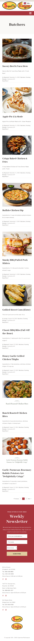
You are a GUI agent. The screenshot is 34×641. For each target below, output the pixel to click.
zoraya (5, 318)
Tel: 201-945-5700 (8, 604)
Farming (28, 77)
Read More (5, 81)
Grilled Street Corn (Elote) (16, 309)
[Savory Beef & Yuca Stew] (17, 50)
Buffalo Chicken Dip (12, 210)
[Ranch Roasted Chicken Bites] (17, 394)
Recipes (4, 79)
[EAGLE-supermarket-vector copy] (17, 624)
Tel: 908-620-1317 (7, 590)
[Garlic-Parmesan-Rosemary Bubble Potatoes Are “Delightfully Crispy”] (17, 451)
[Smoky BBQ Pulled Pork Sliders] (17, 244)
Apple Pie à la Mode (12, 116)
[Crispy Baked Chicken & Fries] (17, 145)
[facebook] (3, 579)
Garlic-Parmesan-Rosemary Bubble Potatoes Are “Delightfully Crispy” (16, 473)
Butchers (23, 77)
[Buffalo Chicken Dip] (17, 195)
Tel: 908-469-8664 (8, 571)
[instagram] (6, 579)
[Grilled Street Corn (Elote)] (17, 295)
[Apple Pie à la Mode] (17, 100)
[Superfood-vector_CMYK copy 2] (9, 2)
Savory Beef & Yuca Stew (15, 66)
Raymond (6, 77)
